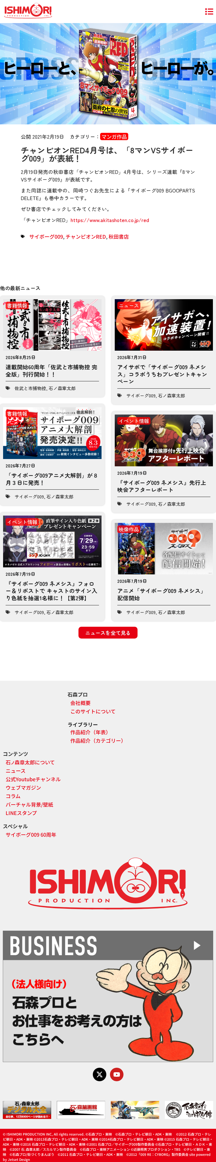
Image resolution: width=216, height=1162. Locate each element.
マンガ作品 (114, 136)
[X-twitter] (99, 1074)
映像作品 (129, 529)
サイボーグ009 (46, 236)
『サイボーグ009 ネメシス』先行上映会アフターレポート (161, 486)
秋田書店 (119, 236)
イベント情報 (134, 420)
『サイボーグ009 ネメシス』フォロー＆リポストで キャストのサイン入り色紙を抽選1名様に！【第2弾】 (51, 590)
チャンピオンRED (86, 236)
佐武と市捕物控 (30, 388)
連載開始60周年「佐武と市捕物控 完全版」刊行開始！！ (51, 370)
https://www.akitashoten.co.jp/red (110, 219)
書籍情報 (17, 305)
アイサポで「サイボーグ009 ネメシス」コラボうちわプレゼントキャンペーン (162, 374)
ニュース (129, 305)
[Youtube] (116, 1074)
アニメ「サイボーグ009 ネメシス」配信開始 (161, 594)
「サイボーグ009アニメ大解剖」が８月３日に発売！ (52, 479)
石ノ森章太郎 (62, 388)
